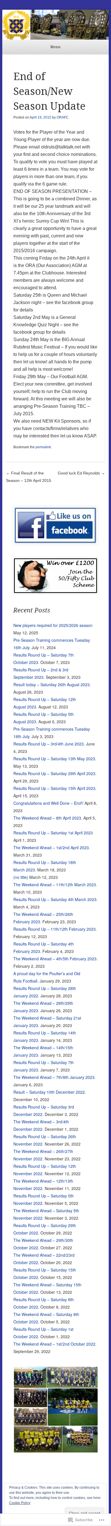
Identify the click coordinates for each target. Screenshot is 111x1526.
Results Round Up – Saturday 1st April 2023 (53, 833)
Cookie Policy (19, 1503)
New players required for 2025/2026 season (52, 625)
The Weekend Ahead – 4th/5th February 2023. (55, 958)
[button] (29, 1377)
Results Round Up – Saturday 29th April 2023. (54, 773)
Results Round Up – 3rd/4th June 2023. (49, 744)
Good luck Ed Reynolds (81, 473)
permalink (43, 447)
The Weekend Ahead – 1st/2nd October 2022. (54, 1344)
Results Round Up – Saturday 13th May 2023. (54, 758)
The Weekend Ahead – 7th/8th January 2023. (54, 1077)
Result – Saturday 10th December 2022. (49, 1092)
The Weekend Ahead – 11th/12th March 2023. (55, 884)
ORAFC (63, 117)
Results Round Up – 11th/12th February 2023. (55, 929)
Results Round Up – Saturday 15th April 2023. (54, 788)
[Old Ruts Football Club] (55, 25)
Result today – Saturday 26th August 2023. (52, 684)
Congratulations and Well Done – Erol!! (48, 803)
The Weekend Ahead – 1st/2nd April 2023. (51, 847)
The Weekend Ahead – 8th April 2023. (47, 818)
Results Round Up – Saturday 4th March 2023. (55, 899)
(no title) (20, 877)
